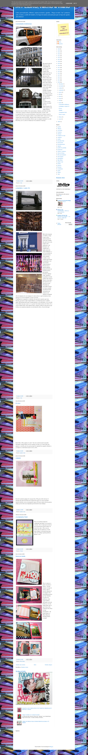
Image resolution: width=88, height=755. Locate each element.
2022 (59, 57)
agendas (59, 126)
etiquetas (59, 146)
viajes (21, 182)
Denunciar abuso (60, 178)
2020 (59, 61)
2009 (59, 121)
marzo (60, 102)
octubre (60, 88)
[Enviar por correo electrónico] (26, 181)
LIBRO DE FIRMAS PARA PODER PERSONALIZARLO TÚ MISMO (35, 722)
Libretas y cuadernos (62, 151)
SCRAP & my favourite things (64, 200)
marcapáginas (60, 158)
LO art (64, 201)
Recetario (59, 167)
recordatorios (60, 168)
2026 (59, 49)
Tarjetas (21, 551)
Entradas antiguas (48, 664)
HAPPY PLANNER (62, 147)
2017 (59, 67)
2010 (59, 82)
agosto (60, 92)
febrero (60, 117)
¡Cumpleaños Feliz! (22, 517)
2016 (59, 69)
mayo (60, 98)
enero (60, 119)
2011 (59, 80)
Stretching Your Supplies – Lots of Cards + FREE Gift (64, 217)
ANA (60, 42)
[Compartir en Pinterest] (31, 181)
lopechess (61, 43)
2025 (59, 51)
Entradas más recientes (20, 664)
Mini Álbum (22, 661)
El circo (18, 403)
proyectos (59, 165)
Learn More (69, 3)
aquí (60, 195)
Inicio (35, 664)
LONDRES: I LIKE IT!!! (23, 188)
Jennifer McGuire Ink (62, 215)
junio (60, 96)
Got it (75, 3)
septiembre (61, 90)
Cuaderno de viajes (61, 135)
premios (59, 163)
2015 (59, 71)
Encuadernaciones (61, 144)
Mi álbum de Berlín (21, 671)
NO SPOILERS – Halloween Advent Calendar (63, 211)
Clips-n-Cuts (60, 209)
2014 (59, 73)
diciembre (61, 84)
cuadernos (60, 137)
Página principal (59, 223)
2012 (59, 78)
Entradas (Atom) (24, 667)
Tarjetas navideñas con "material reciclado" (31, 714)
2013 (59, 75)
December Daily (61, 140)
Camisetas (60, 132)
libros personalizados (62, 154)
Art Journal (60, 130)
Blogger (51, 746)
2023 (59, 55)
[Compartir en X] (29, 181)
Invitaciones (60, 149)
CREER (18, 458)
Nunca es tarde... (21, 556)
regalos (59, 170)
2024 (59, 53)
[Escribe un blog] (27, 181)
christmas (59, 133)
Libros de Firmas (61, 153)
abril (60, 100)
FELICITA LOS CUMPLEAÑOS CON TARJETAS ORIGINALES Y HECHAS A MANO (37, 708)
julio (60, 94)
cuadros (59, 139)
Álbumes (59, 128)
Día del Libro (60, 142)
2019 (59, 63)
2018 (59, 65)
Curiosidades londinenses (24, 24)
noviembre (61, 86)
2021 (59, 59)
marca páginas (60, 156)
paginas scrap (22, 452)
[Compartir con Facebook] (30, 181)
